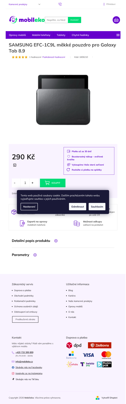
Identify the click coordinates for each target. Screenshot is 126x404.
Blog (70, 290)
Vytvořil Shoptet (109, 397)
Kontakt (72, 317)
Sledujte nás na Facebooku (29, 367)
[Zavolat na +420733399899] (63, 4)
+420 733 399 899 (24, 352)
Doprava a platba (22, 290)
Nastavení (29, 206)
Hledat (74, 20)
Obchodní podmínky (23, 295)
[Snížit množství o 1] (16, 183)
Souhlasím (97, 206)
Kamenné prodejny (18, 4)
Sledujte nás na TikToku (27, 379)
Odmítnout (77, 206)
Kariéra (71, 295)
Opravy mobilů (75, 306)
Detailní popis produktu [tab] (31, 240)
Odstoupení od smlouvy (25, 311)
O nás (71, 311)
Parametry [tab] (20, 254)
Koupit (56, 182)
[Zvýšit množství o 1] (34, 183)
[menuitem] (17, 35)
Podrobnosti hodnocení (53, 57)
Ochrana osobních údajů (26, 306)
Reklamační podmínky (24, 301)
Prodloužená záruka (25, 319)
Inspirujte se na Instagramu (29, 373)
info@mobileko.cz (24, 361)
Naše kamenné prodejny (80, 301)
